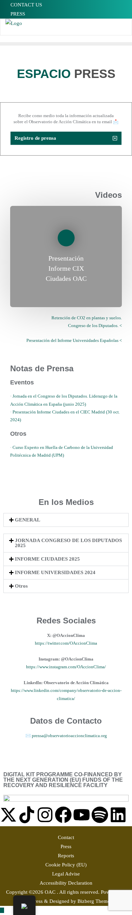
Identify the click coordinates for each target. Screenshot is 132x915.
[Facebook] (63, 814)
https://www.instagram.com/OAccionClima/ (66, 666)
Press (66, 846)
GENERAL (27, 519)
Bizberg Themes (95, 901)
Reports (66, 855)
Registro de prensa (35, 138)
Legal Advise (66, 874)
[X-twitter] (8, 814)
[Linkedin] (118, 814)
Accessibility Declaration (66, 883)
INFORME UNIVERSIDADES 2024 (55, 572)
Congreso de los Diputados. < (95, 325)
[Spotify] (99, 814)
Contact (66, 837)
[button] (66, 138)
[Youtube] (81, 814)
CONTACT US (25, 4)
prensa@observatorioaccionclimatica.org (69, 735)
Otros (21, 586)
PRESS (17, 14)
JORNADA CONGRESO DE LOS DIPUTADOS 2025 (68, 543)
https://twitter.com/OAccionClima (66, 643)
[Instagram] (45, 814)
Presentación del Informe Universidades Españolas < (74, 340)
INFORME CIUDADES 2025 (47, 559)
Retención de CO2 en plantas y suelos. (86, 317)
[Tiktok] (26, 814)
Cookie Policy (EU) (66, 864)
